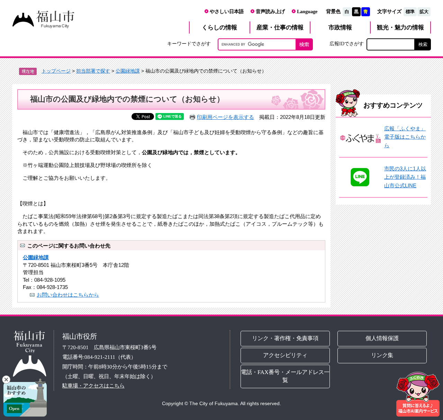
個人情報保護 (382, 338)
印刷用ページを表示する (225, 117)
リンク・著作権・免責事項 (285, 338)
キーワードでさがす (189, 43)
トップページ (56, 71)
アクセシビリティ (285, 355)
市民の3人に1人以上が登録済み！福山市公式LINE (405, 177)
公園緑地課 (128, 71)
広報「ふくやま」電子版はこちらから (405, 136)
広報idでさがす (346, 43)
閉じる (6, 379)
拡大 (423, 11)
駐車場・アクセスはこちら (93, 386)
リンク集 (382, 355)
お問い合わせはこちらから (68, 295)
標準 (410, 11)
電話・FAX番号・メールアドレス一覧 (285, 376)
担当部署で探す (93, 71)
